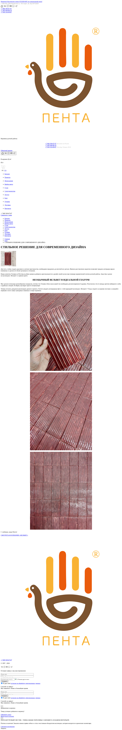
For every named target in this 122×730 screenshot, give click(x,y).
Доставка (8, 205)
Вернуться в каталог (7, 716)
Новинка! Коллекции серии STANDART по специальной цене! (21, 1)
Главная (7, 239)
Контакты (8, 208)
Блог (6, 198)
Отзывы (7, 201)
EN (5, 170)
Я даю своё (21, 683)
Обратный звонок (6, 150)
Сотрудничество (10, 191)
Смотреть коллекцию (8, 726)
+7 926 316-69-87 (6, 12)
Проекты (7, 177)
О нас (6, 188)
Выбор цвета (9, 184)
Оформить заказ (6, 714)
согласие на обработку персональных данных (25, 683)
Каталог (7, 174)
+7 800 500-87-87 (6, 8)
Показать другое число (23, 679)
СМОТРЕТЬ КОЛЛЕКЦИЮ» (14, 535)
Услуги (7, 194)
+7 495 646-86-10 (6, 10)
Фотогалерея (9, 181)
